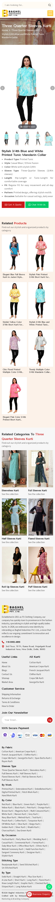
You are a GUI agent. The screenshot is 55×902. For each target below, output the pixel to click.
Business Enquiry (41, 894)
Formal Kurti (38, 842)
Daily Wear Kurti (9, 846)
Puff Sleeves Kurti (37, 587)
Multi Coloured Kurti (39, 811)
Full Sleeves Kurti (37, 490)
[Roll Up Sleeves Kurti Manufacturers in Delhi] (14, 565)
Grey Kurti (33, 814)
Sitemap (5, 678)
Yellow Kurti (7, 807)
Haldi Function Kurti (35, 849)
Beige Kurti (34, 824)
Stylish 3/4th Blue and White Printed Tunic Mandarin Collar (39, 323)
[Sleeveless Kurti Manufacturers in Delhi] (14, 468)
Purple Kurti (42, 804)
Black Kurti (20, 807)
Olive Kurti (22, 824)
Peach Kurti (7, 820)
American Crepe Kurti (39, 666)
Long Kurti (32, 880)
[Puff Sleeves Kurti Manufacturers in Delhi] (40, 565)
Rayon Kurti (7, 761)
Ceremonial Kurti (22, 842)
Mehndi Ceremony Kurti (12, 849)
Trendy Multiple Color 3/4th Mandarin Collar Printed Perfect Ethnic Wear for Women (39, 371)
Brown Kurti (7, 811)
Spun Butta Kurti (42, 758)
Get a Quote (15, 204)
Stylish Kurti (7, 855)
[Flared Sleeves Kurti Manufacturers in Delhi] (40, 517)
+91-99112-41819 (13, 642)
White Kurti (7, 814)
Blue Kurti (17, 804)
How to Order (8, 706)
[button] (52, 88)
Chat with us (38, 204)
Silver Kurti (20, 827)
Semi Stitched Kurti (28, 864)
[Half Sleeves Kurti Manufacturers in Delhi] (14, 517)
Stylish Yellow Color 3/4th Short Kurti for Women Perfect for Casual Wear (12, 323)
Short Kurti (20, 880)
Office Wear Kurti (26, 846)
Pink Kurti (31, 807)
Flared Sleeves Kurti (39, 538)
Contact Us (7, 674)
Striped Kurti (7, 886)
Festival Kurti (8, 839)
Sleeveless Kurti (10, 490)
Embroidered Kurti (24, 789)
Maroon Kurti (20, 814)
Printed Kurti (8, 789)
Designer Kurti (33, 852)
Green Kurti (29, 804)
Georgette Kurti (36, 682)
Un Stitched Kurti (10, 867)
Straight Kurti (19, 876)
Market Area (7, 682)
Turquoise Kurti (35, 820)
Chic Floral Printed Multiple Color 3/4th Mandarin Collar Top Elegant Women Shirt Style (12, 371)
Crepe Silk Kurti (36, 678)
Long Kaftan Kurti (24, 886)
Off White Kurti (8, 824)
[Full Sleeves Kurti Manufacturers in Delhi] (40, 468)
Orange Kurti (44, 807)
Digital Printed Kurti (11, 792)
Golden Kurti (7, 827)
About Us (6, 666)
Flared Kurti (44, 880)
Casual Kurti (7, 842)
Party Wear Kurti (23, 839)
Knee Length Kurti (10, 883)
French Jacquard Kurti (39, 670)
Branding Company (21, 898)
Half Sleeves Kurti (11, 538)
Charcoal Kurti (8, 830)
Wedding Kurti (39, 839)
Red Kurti (6, 804)
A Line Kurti (7, 880)
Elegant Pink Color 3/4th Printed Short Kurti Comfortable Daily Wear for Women (14, 418)
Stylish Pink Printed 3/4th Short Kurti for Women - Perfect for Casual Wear (39, 276)
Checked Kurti (41, 883)
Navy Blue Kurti (9, 817)
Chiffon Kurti (35, 674)
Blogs (4, 670)
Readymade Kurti (9, 864)
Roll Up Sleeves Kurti (13, 587)
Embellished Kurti (43, 789)
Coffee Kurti (20, 820)
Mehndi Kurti (24, 817)
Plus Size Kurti (34, 876)
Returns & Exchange (11, 698)
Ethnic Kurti (41, 846)
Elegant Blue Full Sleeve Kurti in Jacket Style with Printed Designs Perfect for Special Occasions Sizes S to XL (14, 276)
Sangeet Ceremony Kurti (13, 852)
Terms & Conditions (11, 702)
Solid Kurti (6, 876)
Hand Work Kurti (9, 795)
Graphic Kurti (27, 883)
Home (5, 30)
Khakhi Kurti (33, 827)
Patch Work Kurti (30, 792)
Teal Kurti (36, 817)
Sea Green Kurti (24, 830)
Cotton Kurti (35, 662)
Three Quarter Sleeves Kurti (25, 30)
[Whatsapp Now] (49, 887)
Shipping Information (11, 694)
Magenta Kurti (21, 811)
